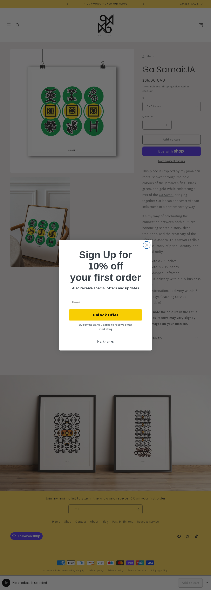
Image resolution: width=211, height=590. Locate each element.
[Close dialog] (146, 245)
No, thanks (105, 341)
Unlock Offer (105, 315)
